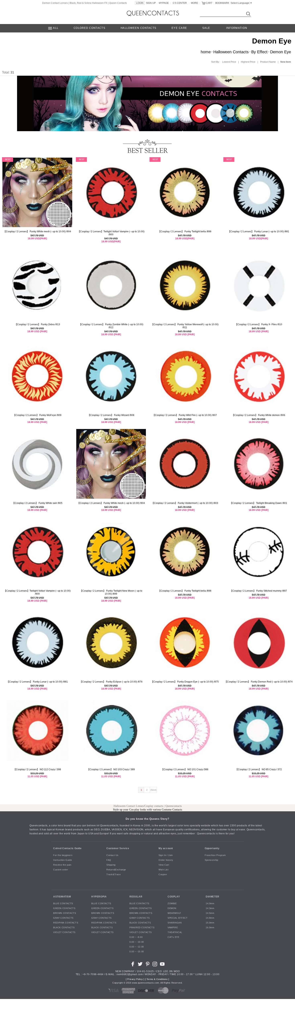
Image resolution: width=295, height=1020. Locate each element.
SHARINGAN (175, 922)
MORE (194, 3)
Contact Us (112, 855)
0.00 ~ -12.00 (136, 946)
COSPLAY (174, 896)
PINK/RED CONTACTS (141, 927)
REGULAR (135, 896)
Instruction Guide (62, 860)
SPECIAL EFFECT (177, 918)
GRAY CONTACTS (63, 918)
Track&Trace (113, 874)
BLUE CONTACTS (63, 903)
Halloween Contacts (231, 52)
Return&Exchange (116, 869)
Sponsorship (211, 860)
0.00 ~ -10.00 (136, 942)
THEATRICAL (175, 932)
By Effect (259, 52)
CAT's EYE (173, 937)
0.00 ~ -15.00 (136, 951)
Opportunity (212, 848)
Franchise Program (215, 855)
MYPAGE (164, 3)
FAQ (108, 860)
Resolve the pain (62, 865)
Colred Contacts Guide (67, 848)
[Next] (153, 790)
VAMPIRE (173, 927)
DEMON (172, 908)
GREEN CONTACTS (64, 908)
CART (209, 3)
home (206, 52)
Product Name (268, 61)
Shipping (111, 865)
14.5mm (210, 913)
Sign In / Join (166, 855)
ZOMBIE (172, 903)
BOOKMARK (222, 3)
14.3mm (210, 908)
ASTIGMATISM (62, 896)
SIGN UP (151, 3)
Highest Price (248, 61)
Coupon (163, 874)
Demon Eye (280, 52)
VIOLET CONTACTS (64, 932)
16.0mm (210, 927)
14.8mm (210, 918)
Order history (166, 860)
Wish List (163, 869)
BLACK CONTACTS (63, 927)
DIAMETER (212, 896)
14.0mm (210, 903)
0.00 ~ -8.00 (135, 937)
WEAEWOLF (174, 913)
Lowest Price (229, 61)
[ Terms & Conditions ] (157, 979)
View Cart (164, 865)
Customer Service (117, 848)
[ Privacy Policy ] (135, 979)
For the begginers (62, 855)
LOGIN (139, 3)
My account (166, 848)
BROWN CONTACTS (64, 913)
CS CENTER (180, 3)
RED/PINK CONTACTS (65, 922)
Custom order (60, 869)
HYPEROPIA (99, 896)
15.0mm (210, 922)
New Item (285, 61)
